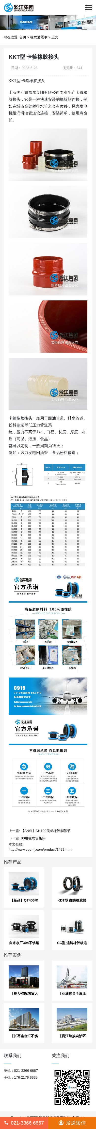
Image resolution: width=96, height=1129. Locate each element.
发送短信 (76, 1123)
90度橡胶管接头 (33, 838)
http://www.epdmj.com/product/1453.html (40, 849)
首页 (22, 37)
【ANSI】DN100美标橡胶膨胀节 (46, 831)
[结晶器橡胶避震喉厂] (17, 7)
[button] (88, 7)
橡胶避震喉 (39, 37)
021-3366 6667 (27, 1123)
